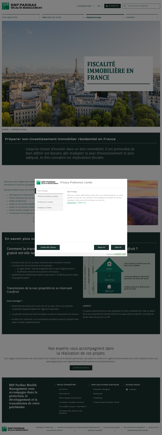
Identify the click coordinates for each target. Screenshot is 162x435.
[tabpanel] (96, 198)
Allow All (118, 247)
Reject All (101, 247)
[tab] (49, 191)
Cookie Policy (71, 203)
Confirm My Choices (48, 247)
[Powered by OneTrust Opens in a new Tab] (116, 254)
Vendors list (81, 203)
